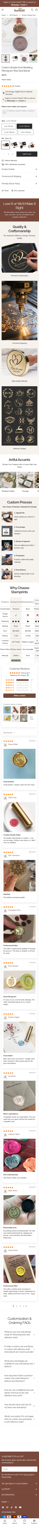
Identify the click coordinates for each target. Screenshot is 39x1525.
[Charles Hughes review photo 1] (19, 1037)
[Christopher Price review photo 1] (19, 929)
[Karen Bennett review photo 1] (19, 982)
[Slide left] (6, 35)
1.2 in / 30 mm (24, 126)
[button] (7, 86)
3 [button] (20, 1306)
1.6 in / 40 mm (26, 132)
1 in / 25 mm (8, 126)
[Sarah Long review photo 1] (19, 817)
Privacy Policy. (6, 1477)
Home (4, 15)
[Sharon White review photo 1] (19, 764)
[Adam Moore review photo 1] (19, 1210)
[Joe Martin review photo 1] (19, 1096)
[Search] (32, 10)
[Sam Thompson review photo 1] (19, 875)
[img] (8, 741)
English (4, 1502)
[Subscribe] (35, 1469)
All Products (14, 15)
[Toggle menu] (2, 10)
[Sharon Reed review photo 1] (19, 1269)
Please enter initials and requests (14, 106)
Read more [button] (7, 1237)
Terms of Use (28, 1474)
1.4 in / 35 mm (9, 132)
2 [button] (16, 1306)
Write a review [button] (19, 696)
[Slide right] (32, 35)
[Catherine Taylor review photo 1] (19, 1155)
